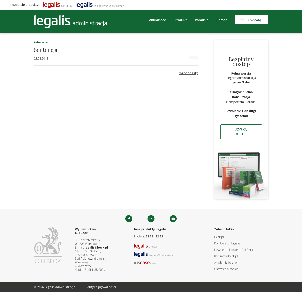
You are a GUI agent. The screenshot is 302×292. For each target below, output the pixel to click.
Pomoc (222, 20)
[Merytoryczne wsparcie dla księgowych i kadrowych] (100, 4)
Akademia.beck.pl (225, 262)
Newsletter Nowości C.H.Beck (233, 250)
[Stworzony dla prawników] (57, 4)
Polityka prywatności (101, 287)
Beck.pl (219, 237)
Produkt (181, 20)
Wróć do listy (188, 73)
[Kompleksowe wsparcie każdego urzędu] (70, 21)
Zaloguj (254, 20)
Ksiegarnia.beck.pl (226, 256)
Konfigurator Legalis (227, 243)
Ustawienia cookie (226, 269)
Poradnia (201, 20)
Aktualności (41, 42)
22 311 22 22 (154, 236)
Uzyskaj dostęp (241, 131)
